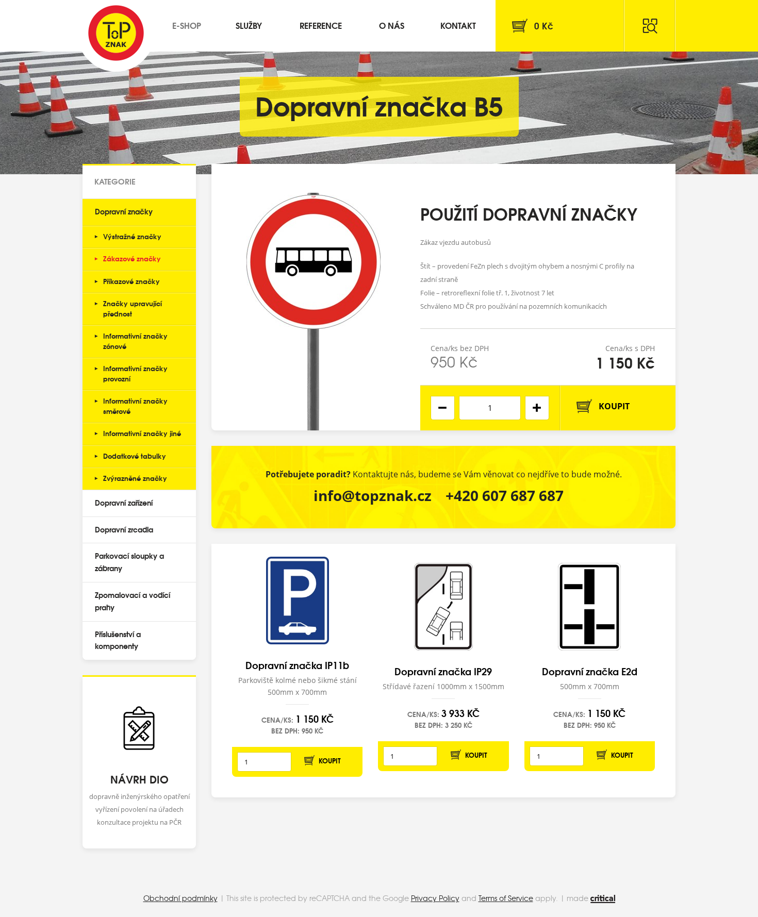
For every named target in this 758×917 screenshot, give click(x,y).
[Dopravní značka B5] (313, 297)
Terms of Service (506, 898)
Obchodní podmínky (180, 898)
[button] (537, 408)
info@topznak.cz (373, 495)
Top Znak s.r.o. (116, 33)
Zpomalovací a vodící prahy (132, 601)
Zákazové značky (132, 258)
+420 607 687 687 (505, 495)
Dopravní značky (124, 211)
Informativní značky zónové (135, 340)
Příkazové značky (131, 281)
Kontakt (458, 25)
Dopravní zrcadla (124, 529)
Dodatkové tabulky (134, 456)
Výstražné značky (132, 236)
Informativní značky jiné (142, 433)
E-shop (186, 25)
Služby (249, 25)
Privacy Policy (435, 898)
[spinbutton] (490, 408)
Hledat (649, 26)
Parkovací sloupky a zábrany (129, 562)
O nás (391, 25)
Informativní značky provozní (135, 373)
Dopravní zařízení (124, 502)
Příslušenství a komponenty (118, 640)
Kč (543, 25)
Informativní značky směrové (135, 405)
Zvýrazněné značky (135, 478)
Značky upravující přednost (132, 308)
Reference (321, 25)
